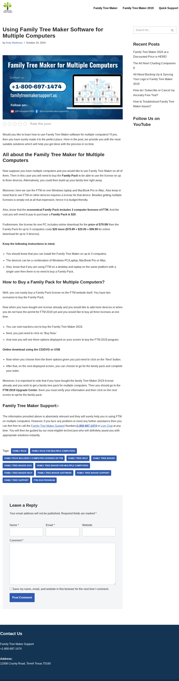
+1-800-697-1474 (86, 425)
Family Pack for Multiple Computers (53, 451)
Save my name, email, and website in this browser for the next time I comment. (61, 588)
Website (87, 525)
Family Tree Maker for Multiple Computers (62, 465)
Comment (16, 540)
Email (50, 525)
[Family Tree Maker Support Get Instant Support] (8, 7)
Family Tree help (78, 458)
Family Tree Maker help (18, 473)
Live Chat (107, 425)
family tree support (16, 480)
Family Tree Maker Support (48, 425)
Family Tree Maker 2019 (138, 8)
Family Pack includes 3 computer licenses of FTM (33, 458)
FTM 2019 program (44, 480)
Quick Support (168, 8)
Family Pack (20, 451)
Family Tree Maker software (55, 473)
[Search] (172, 30)
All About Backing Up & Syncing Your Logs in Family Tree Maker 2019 (153, 79)
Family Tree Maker (105, 8)
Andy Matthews (14, 42)
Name (14, 525)
